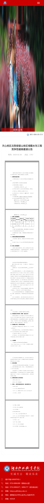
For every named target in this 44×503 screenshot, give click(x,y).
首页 (31, 134)
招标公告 (36, 134)
